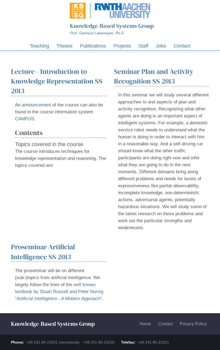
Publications (93, 46)
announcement (36, 104)
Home (145, 324)
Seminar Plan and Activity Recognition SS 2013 (153, 76)
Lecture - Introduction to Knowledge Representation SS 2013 (56, 81)
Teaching (39, 46)
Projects (122, 46)
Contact (182, 46)
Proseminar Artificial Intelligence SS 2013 (43, 251)
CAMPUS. (25, 118)
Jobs (161, 46)
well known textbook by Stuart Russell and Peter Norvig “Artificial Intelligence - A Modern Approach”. (59, 291)
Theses (64, 46)
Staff (143, 46)
